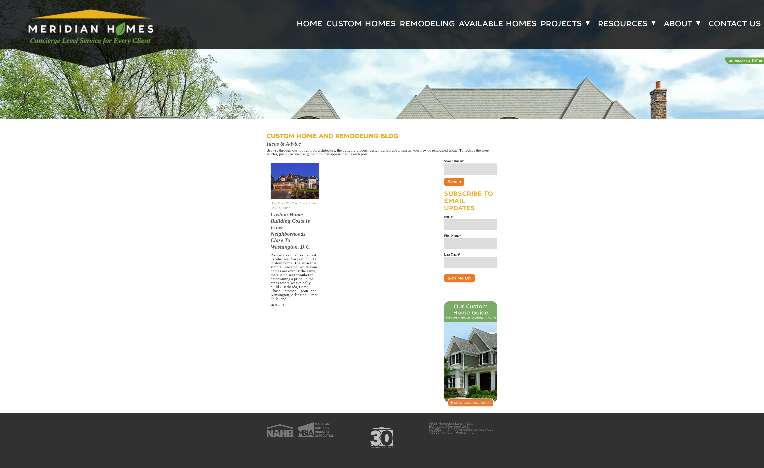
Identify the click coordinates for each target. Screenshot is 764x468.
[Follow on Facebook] (753, 61)
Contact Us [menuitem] (734, 23)
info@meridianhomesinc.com (473, 429)
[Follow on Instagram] (757, 61)
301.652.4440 (739, 61)
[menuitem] (563, 23)
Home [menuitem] (309, 23)
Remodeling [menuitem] (427, 23)
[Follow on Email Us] (760, 61)
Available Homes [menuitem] (498, 23)
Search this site (454, 161)
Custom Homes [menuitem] (361, 23)
